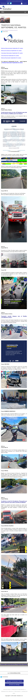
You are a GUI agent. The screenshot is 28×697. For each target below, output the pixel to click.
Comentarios (4, 31)
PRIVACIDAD (17, 691)
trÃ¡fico (3, 17)
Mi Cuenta (25, 3)
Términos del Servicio (7, 691)
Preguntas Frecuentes (18, 689)
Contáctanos (7, 689)
